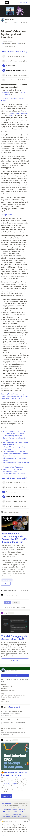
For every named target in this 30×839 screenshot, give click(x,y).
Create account (23, 2)
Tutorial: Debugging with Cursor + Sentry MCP (14, 637)
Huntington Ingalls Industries (18, 113)
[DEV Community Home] (7, 2)
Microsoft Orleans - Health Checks (13, 722)
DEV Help (9, 814)
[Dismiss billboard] (27, 821)
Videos (10, 812)
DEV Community (6, 803)
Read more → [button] (7, 796)
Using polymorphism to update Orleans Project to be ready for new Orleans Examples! (15, 454)
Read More (5, 584)
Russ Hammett (10, 19)
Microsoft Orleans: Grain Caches (11, 713)
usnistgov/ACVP (6, 215)
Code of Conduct (10, 607)
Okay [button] (4, 836)
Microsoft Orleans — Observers (14, 474)
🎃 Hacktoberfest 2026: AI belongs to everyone (14, 773)
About (6, 819)
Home (5, 809)
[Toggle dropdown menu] (27, 512)
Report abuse (21, 607)
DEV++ (5, 812)
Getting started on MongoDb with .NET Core (13, 731)
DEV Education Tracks (20, 812)
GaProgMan (5, 92)
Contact (12, 819)
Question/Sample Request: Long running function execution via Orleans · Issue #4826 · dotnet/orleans (14, 396)
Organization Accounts (9, 816)
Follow (15, 675)
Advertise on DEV (18, 814)
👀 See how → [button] (15, 660)
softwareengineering (8, 46)
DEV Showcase (22, 816)
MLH (24, 819)
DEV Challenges (12, 809)
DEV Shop (18, 819)
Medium (18, 22)
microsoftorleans (7, 41)
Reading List (22, 809)
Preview (16, 602)
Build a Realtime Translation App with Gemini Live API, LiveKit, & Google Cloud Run (15, 537)
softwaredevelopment (9, 43)
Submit (7, 602)
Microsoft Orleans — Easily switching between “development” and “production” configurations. (16, 465)
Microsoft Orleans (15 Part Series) (14, 52)
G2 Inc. (10, 115)
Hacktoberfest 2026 (10, 784)
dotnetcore (22, 43)
